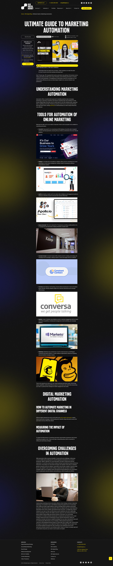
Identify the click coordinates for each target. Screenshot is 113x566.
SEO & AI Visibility (25, 554)
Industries (45, 8)
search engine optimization (66, 417)
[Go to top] (110, 558)
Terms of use (41, 563)
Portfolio (53, 8)
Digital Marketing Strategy (27, 544)
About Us (68, 8)
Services (37, 8)
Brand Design (24, 549)
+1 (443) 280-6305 (53, 2)
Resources (59, 8)
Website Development (26, 551)
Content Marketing (25, 556)
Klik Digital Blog (28, 14)
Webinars (53, 558)
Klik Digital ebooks (55, 554)
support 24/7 (41, 2)
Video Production (25, 558)
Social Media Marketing (26, 546)
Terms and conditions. (27, 57)
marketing (57, 105)
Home (22, 14)
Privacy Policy (48, 563)
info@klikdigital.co (64, 2)
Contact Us (76, 8)
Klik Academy (54, 546)
